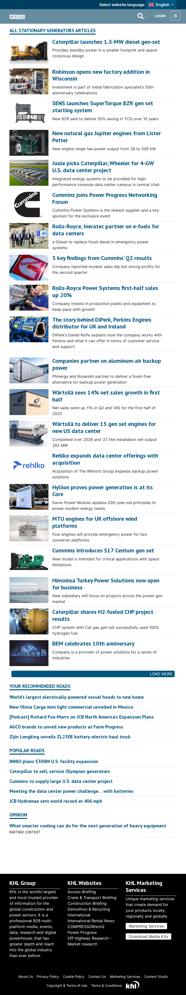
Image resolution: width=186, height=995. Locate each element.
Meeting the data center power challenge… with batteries (71, 791)
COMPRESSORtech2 (86, 926)
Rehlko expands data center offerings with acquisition (105, 459)
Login (160, 16)
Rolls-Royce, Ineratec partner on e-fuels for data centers (105, 230)
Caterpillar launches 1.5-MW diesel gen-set (106, 41)
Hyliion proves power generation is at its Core (102, 490)
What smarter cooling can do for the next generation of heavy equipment (87, 826)
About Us (25, 976)
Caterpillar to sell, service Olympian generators (59, 771)
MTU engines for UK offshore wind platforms (94, 522)
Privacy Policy (48, 976)
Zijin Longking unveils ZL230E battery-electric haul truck (70, 737)
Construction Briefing (87, 903)
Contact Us (97, 976)
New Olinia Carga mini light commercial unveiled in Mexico (71, 707)
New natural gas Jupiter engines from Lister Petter (106, 136)
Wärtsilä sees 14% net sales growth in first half (106, 396)
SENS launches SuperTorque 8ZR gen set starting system (102, 106)
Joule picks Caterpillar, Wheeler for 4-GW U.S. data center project (103, 166)
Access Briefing (82, 891)
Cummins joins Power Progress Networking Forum (104, 198)
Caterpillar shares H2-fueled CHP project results (102, 615)
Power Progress (82, 932)
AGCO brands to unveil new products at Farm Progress (66, 727)
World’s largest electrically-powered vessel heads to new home (76, 697)
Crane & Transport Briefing (92, 897)
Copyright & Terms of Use (66, 985)
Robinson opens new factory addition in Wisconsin (101, 75)
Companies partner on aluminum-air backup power (106, 364)
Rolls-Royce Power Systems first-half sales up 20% (105, 291)
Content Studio (156, 976)
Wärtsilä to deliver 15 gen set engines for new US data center (104, 427)
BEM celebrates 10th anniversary (93, 643)
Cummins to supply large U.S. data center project (61, 781)
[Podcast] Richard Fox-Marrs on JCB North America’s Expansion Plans (81, 717)
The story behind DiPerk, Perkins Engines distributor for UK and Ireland (101, 323)
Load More (161, 673)
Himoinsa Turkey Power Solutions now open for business (105, 584)
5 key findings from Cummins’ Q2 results (102, 258)
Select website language (121, 4)
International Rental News (91, 920)
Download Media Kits (148, 936)
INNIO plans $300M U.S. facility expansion (53, 761)
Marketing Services (146, 926)
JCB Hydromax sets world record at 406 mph (55, 801)
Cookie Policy (73, 976)
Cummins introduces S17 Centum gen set (103, 550)
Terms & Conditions (106, 985)
